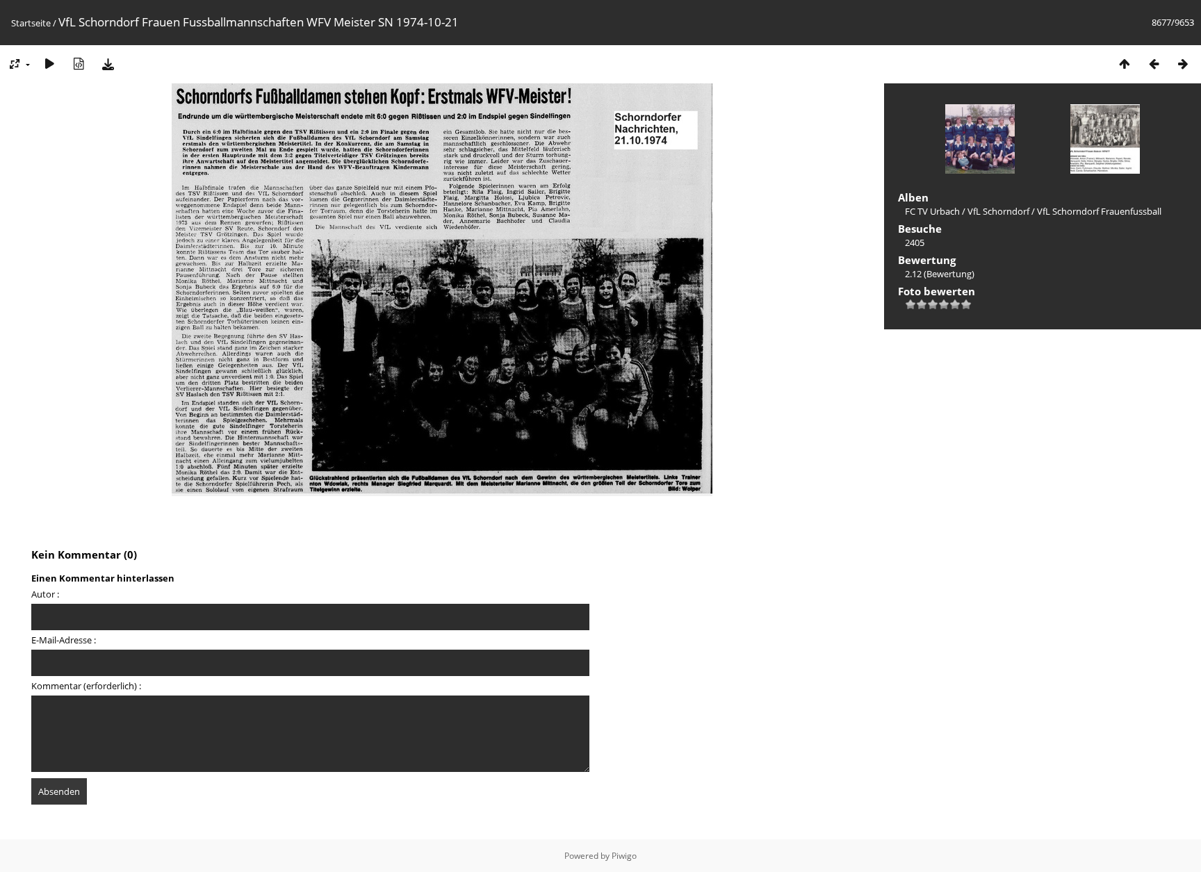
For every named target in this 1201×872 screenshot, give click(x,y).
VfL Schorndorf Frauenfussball (1099, 211)
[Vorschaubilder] (1124, 64)
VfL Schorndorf (998, 211)
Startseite (31, 23)
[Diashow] (49, 64)
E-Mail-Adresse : (63, 640)
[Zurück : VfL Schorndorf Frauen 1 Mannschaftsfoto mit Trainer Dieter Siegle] (1153, 64)
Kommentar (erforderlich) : (86, 686)
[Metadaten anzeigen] (78, 64)
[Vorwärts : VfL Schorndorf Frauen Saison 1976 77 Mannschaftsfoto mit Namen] (1183, 64)
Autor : (45, 594)
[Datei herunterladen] (107, 64)
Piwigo (624, 856)
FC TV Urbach (932, 211)
